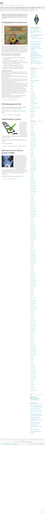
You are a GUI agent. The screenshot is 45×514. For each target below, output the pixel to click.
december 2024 (33, 162)
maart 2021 (32, 249)
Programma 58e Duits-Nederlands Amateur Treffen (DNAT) (35, 32)
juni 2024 (32, 174)
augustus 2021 (33, 239)
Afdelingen (32, 74)
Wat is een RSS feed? (34, 399)
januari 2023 (32, 206)
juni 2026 (32, 127)
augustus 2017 (33, 332)
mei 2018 (32, 315)
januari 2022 (32, 230)
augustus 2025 (33, 146)
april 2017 (32, 340)
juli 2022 (32, 218)
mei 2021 (32, 245)
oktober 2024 (32, 166)
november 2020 (33, 257)
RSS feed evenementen (35, 398)
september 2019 (33, 284)
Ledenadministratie (34, 103)
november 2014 (33, 390)
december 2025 (33, 139)
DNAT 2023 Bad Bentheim (35, 429)
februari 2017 (32, 344)
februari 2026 (32, 135)
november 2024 (33, 164)
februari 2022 (32, 228)
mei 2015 (32, 384)
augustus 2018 (33, 309)
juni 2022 (32, 220)
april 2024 (32, 177)
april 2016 (32, 363)
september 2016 (33, 353)
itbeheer (32, 99)
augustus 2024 (33, 170)
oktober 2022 (32, 212)
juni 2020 (32, 266)
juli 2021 (32, 241)
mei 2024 (32, 175)
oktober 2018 (32, 305)
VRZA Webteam (29, 442)
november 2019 (33, 280)
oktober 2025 (32, 143)
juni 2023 (32, 197)
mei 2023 (32, 199)
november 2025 (33, 141)
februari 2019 (32, 297)
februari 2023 (32, 204)
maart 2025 (32, 156)
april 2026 (32, 131)
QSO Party (32, 109)
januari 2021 (32, 253)
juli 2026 (32, 125)
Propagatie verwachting (35, 61)
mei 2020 (32, 268)
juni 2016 (32, 359)
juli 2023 (32, 195)
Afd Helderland (33, 70)
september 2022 (33, 214)
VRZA (1, 3)
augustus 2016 (33, 355)
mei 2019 (32, 291)
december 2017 (33, 324)
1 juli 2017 (4, 114)
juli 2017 (32, 334)
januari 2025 (32, 160)
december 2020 (33, 255)
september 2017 (33, 330)
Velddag (32, 117)
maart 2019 (32, 295)
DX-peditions (32, 94)
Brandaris (32, 82)
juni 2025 (32, 150)
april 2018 (32, 317)
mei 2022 (32, 222)
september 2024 (33, 168)
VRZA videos (34, 403)
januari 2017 (32, 346)
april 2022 (32, 224)
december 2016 (33, 347)
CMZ (16, 99)
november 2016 (33, 349)
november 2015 (33, 373)
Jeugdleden (32, 101)
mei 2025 (32, 152)
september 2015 (33, 376)
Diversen (32, 92)
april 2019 (32, 293)
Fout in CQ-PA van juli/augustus (36, 41)
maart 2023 (32, 203)
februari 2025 (32, 158)
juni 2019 (32, 289)
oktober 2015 (32, 375)
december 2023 (33, 185)
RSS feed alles (33, 396)
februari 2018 (32, 320)
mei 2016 (32, 361)
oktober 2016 (32, 351)
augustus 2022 (33, 216)
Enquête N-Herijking (22, 146)
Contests (32, 86)
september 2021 (33, 237)
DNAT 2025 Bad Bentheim (35, 409)
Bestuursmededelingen (34, 80)
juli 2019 (32, 288)
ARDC (31, 78)
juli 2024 (32, 172)
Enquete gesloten (9, 143)
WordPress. (42, 444)
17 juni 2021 (5, 99)
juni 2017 (32, 336)
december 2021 (33, 231)
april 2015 (32, 386)
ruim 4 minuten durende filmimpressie (18, 110)
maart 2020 (32, 272)
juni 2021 (32, 243)
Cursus (31, 90)
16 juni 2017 (5, 146)
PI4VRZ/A (32, 105)
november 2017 (33, 326)
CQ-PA (31, 88)
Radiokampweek (18, 114)
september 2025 (33, 145)
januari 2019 (32, 299)
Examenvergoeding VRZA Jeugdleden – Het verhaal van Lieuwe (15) (35, 48)
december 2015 (33, 371)
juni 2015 (32, 382)
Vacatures (32, 115)
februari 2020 (32, 274)
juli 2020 (32, 264)
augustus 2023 (33, 193)
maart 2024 (32, 179)
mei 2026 (32, 129)
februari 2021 (32, 251)
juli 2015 (32, 380)
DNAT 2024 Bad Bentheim (35, 417)
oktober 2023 (32, 189)
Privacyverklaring (15, 444)
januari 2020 (32, 276)
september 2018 (33, 307)
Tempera (37, 444)
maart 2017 (32, 342)
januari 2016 (32, 369)
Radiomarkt (32, 111)
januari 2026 (32, 137)
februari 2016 (32, 367)
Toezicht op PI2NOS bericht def (17, 176)
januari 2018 (32, 322)
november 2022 (33, 210)
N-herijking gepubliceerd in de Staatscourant (14, 22)
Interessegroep (33, 97)
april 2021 (32, 247)
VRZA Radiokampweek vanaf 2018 (11, 104)
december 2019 (33, 278)
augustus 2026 (33, 123)
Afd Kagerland (33, 72)
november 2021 (33, 233)
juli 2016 (32, 357)
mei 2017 (32, 338)
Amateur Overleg (12, 99)
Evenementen (10, 114)
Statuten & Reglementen (6, 444)
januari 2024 (32, 183)
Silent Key (32, 113)
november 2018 (33, 303)
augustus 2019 (33, 286)
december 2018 (33, 301)
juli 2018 (32, 311)
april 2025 (32, 154)
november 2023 (33, 187)
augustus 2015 (33, 378)
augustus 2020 (33, 262)
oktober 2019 (32, 282)
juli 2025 (32, 148)
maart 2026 (32, 133)
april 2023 (32, 201)
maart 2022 (32, 226)
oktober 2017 (32, 328)
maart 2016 (32, 365)
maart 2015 (32, 388)
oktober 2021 (32, 235)
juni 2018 (32, 313)
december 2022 (33, 208)
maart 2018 (32, 319)
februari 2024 (32, 181)
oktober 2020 (32, 259)
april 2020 (32, 270)
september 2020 (33, 261)
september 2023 (33, 191)
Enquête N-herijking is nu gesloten (11, 119)
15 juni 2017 (5, 178)
